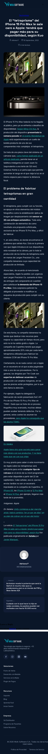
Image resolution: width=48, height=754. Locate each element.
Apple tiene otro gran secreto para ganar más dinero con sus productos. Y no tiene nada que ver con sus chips (22, 453)
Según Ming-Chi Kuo (26, 129)
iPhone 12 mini (23, 490)
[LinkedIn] (19, 656)
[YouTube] (25, 656)
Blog (5, 699)
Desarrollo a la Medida (12, 674)
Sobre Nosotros (10, 727)
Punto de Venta (9, 671)
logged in (12, 629)
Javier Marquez (11, 539)
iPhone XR (8, 490)
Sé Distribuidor (9, 720)
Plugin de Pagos (10, 681)
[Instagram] (12, 656)
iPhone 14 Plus (12, 494)
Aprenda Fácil (9, 703)
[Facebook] (6, 656)
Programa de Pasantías (12, 724)
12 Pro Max (37, 490)
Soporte (7, 696)
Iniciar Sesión (8, 706)
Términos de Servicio (36, 749)
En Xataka (8, 444)
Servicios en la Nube (11, 678)
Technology (24, 15)
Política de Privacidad (18, 749)
